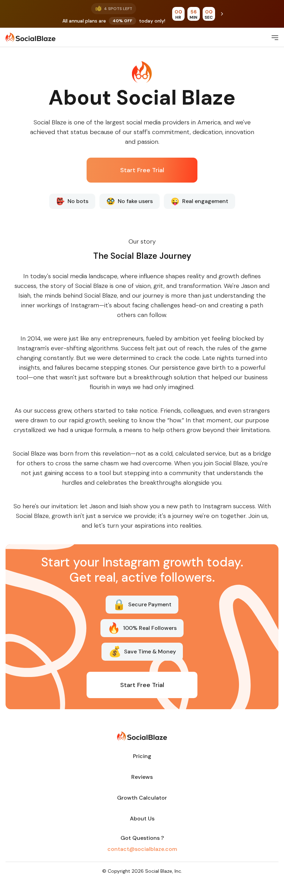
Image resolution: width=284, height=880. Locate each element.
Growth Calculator (142, 797)
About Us (142, 818)
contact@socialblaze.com (142, 849)
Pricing (142, 756)
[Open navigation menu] (275, 37)
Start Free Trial (142, 170)
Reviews (142, 777)
